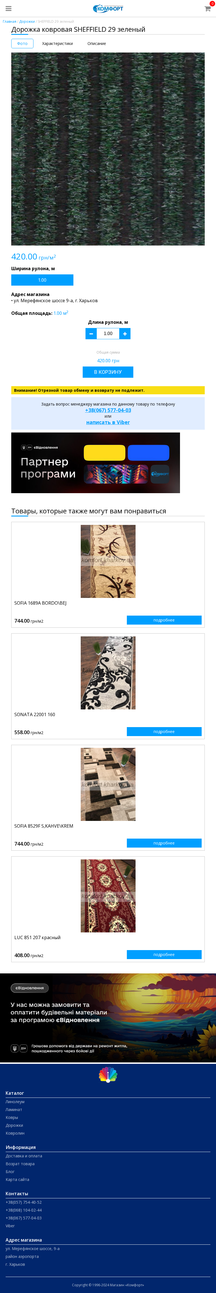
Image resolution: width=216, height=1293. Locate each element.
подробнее (164, 620)
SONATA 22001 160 (34, 714)
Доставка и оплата (24, 1155)
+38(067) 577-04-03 (108, 410)
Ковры (12, 1117)
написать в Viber (108, 422)
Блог (10, 1171)
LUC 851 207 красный (37, 937)
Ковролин (15, 1133)
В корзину (108, 372)
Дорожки (27, 21)
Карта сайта (17, 1179)
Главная (9, 21)
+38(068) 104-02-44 (24, 1210)
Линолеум (15, 1101)
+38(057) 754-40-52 (24, 1202)
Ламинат (14, 1109)
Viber (10, 1225)
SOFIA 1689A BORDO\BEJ (40, 603)
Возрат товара (20, 1163)
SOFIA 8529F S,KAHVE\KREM (43, 826)
